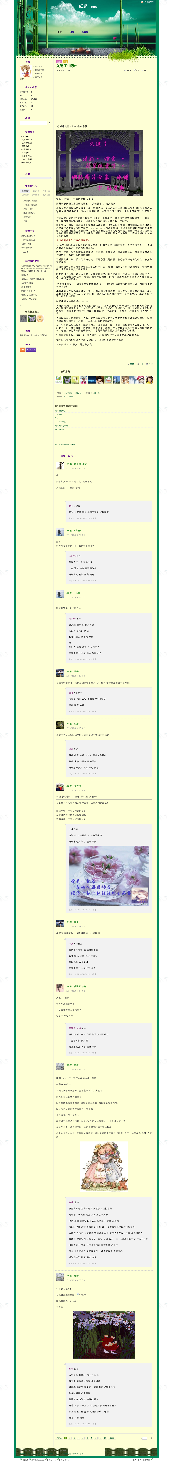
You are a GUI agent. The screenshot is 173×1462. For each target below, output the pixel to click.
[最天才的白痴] (108, 380)
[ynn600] (116, 380)
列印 (151, 364)
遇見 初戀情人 (69, 396)
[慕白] (92, 380)
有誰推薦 (65, 371)
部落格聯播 (30, 349)
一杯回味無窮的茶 (31, 205)
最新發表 (25, 191)
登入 (134, 1460)
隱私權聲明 (73, 1454)
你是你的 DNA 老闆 (28, 299)
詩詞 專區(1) (27, 143)
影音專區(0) (26, 149)
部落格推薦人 (32, 311)
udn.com (150, 1454)
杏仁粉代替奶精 (40, 335)
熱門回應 (35, 195)
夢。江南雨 (59, 429)
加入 (139, 1460)
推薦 (132, 364)
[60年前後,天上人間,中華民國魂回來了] (125, 380)
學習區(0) (25, 146)
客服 (82, 1454)
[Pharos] (141, 380)
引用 (141, 364)
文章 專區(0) (27, 140)
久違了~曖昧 (28, 209)
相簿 (72, 32)
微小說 (96, 393)
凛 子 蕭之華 (26, 287)
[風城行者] (133, 380)
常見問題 (44, 1454)
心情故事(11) (27, 156)
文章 (59, 32)
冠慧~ (71, 518)
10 (105, 1438)
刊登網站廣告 (25, 1454)
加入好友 (38, 66)
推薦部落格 (39, 70)
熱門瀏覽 (25, 195)
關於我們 (36, 1454)
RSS (22, 349)
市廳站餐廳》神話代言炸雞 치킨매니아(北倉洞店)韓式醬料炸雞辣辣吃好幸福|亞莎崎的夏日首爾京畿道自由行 (36, 268)
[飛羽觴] (75, 380)
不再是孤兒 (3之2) (28, 291)
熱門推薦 (46, 195)
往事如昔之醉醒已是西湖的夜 (32, 279)
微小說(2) (25, 136)
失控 (57, 418)
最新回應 (35, 191)
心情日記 (77, 393)
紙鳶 (83, 6)
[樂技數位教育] (59, 380)
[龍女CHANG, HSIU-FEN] (100, 380)
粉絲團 (25, 1460)
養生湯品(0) (26, 162)
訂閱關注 (38, 73)
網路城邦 (146, 1460)
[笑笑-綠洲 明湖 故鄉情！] (83, 380)
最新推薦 (46, 191)
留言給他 (38, 77)
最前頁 (59, 1438)
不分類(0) (25, 153)
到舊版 (94, 7)
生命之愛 (58, 415)
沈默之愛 (24, 275)
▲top (151, 1450)
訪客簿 (85, 32)
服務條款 (53, 1454)
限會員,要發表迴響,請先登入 (66, 445)
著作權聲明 (63, 1454)
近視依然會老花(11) (29, 295)
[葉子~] (149, 380)
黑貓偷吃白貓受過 (31, 201)
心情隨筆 (68, 393)
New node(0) (27, 159)
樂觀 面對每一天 (61, 426)
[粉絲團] (21, 1459)
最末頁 (112, 1438)
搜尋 (49, 123)
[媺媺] (67, 380)
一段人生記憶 (60, 422)
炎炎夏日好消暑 (27, 283)
